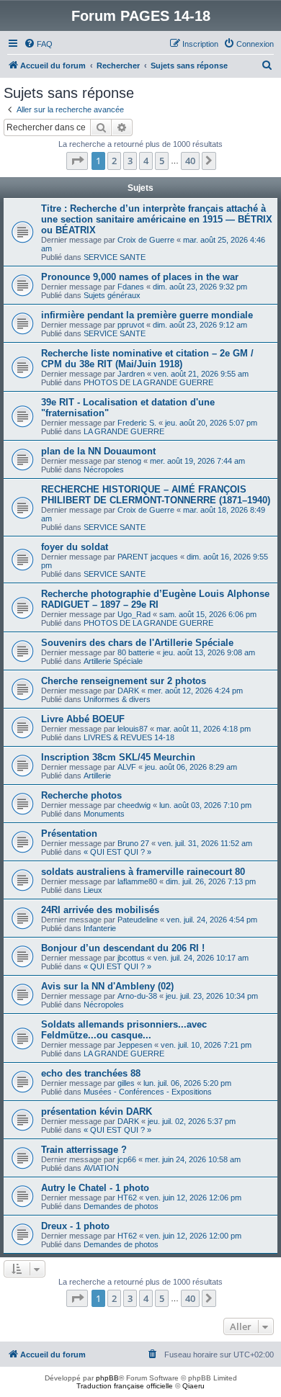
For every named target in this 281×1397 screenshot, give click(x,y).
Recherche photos (81, 795)
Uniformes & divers (117, 699)
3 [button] (130, 160)
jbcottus (131, 957)
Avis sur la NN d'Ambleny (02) (107, 986)
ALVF (126, 767)
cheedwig (134, 805)
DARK (128, 690)
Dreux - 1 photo (75, 1226)
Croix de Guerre (145, 239)
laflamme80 (137, 881)
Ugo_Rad (134, 614)
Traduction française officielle (124, 1386)
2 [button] (114, 160)
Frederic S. (136, 422)
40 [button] (190, 160)
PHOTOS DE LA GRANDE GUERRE (148, 382)
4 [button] (145, 160)
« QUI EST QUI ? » (117, 852)
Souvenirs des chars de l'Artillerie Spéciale (137, 642)
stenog (129, 461)
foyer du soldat (74, 547)
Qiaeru (193, 1386)
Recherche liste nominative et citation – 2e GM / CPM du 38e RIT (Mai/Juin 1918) (147, 358)
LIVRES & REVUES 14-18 (129, 737)
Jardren (131, 373)
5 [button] (161, 160)
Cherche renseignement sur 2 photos (123, 680)
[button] (77, 160)
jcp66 (126, 1159)
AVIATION (101, 1168)
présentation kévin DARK (96, 1111)
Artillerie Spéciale (113, 661)
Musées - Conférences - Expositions (148, 1091)
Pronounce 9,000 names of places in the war (139, 276)
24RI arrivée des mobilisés (100, 909)
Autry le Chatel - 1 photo (95, 1187)
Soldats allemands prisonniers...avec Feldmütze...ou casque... (124, 1030)
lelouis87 (132, 728)
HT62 (127, 1197)
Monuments (104, 813)
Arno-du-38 (137, 996)
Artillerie (97, 775)
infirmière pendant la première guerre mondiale (147, 315)
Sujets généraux (112, 295)
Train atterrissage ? (84, 1149)
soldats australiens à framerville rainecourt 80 (143, 871)
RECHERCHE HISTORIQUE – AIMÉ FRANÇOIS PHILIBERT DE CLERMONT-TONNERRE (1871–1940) (155, 495)
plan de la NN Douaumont (98, 451)
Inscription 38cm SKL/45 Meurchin (118, 757)
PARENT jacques (147, 556)
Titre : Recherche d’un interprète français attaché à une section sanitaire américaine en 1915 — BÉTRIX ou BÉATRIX (156, 219)
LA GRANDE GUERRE (124, 431)
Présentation (69, 833)
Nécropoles (104, 469)
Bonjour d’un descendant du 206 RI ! (123, 948)
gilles (126, 1083)
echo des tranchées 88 (90, 1073)
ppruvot (130, 324)
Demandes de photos (121, 1206)
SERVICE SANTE (115, 257)
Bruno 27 (133, 843)
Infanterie (100, 928)
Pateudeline (137, 919)
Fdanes (130, 286)
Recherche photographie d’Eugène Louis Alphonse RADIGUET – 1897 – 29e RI (155, 599)
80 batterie (135, 652)
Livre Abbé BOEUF (83, 719)
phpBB (107, 1378)
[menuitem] (38, 44)
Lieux (93, 890)
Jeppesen (134, 1045)
